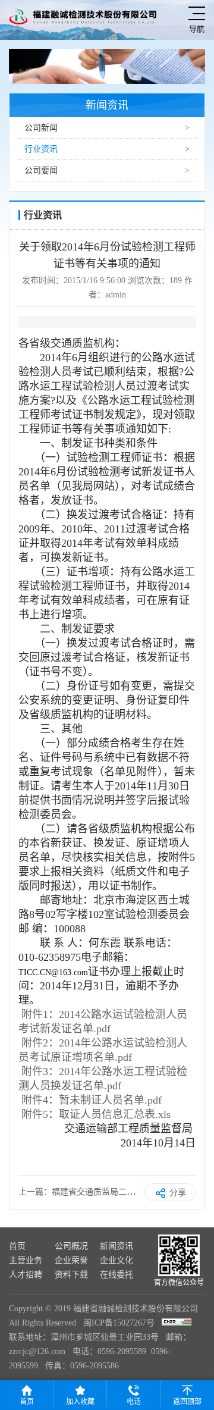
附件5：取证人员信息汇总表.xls (96, 1114)
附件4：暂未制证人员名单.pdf (91, 1100)
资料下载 (71, 1274)
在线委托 (116, 1274)
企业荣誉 (71, 1260)
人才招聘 (25, 1274)
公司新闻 (41, 127)
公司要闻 (41, 170)
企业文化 (116, 1260)
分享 (177, 1192)
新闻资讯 (116, 1246)
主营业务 (25, 1260)
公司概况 (71, 1246)
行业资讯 (41, 149)
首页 (17, 1246)
